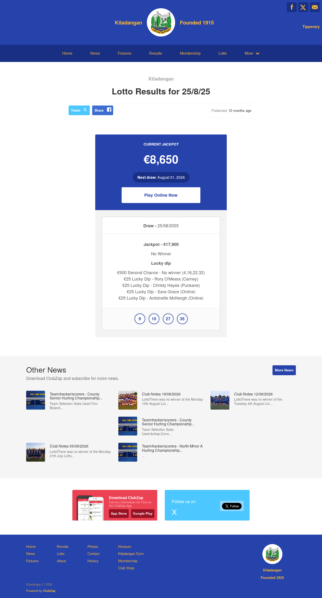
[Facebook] (292, 7)
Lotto (223, 53)
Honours (124, 547)
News (95, 53)
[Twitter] (303, 7)
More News (284, 370)
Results (155, 53)
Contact (93, 554)
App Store (119, 513)
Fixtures (124, 53)
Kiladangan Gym (131, 554)
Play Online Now (161, 195)
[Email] (315, 7)
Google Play (143, 513)
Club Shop (126, 568)
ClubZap (49, 591)
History (93, 561)
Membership (190, 53)
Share (99, 110)
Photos (92, 547)
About (61, 561)
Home (67, 53)
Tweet (75, 110)
